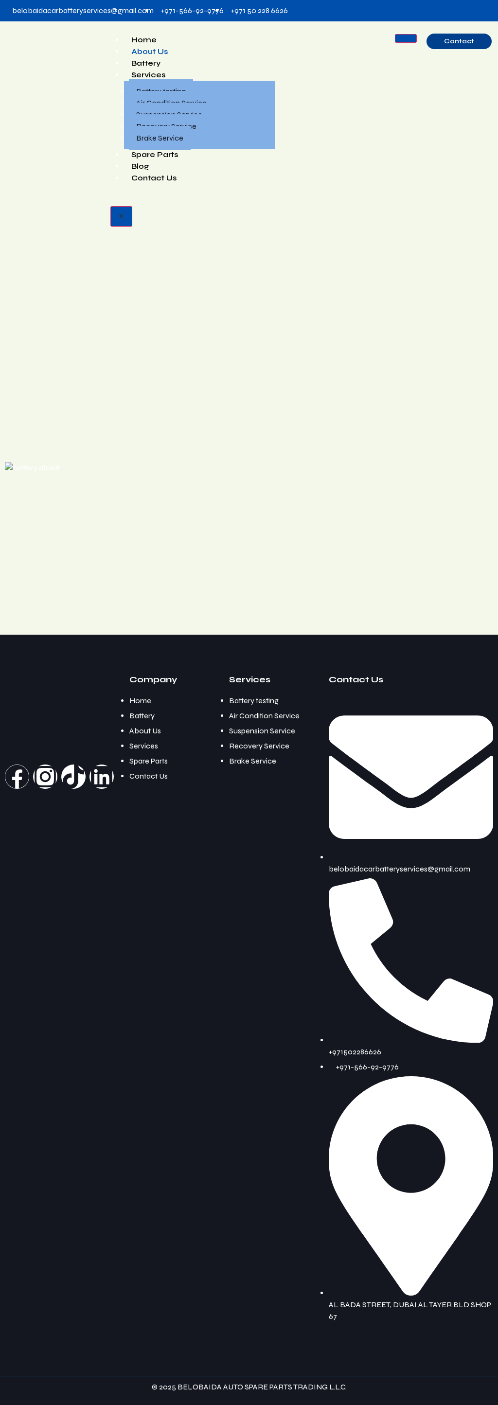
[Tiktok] (73, 777)
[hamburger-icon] (406, 38)
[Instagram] (45, 777)
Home (144, 39)
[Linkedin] (101, 777)
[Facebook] (17, 777)
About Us (149, 51)
